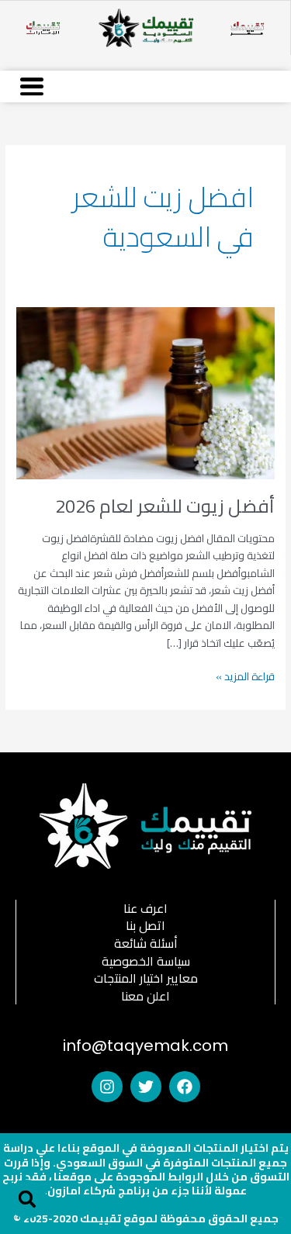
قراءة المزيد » (245, 677)
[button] (27, 1199)
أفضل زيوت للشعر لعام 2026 (165, 506)
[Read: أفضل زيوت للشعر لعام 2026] (145, 392)
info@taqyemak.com (145, 1045)
